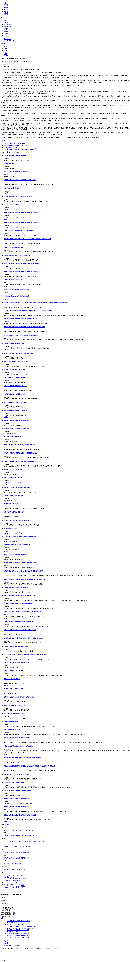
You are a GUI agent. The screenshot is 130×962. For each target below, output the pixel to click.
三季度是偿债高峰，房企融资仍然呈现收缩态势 (16, 428)
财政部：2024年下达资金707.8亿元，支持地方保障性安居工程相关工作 (22, 263)
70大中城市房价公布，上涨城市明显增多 (14, 886)
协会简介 (6, 21)
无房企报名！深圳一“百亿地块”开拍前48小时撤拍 (17, 487)
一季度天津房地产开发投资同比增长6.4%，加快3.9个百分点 (20, 230)
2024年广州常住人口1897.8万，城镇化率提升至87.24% (18, 255)
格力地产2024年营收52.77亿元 (15, 931)
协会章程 (6, 28)
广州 (2, 140)
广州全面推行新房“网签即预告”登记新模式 (15, 143)
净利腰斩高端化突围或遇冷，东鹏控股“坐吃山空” (17, 798)
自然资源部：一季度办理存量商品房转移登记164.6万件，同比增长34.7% (23, 611)
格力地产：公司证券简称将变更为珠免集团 (15, 554)
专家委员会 (7, 33)
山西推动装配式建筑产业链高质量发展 (14, 782)
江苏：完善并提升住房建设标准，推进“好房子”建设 (21, 928)
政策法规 (6, 11)
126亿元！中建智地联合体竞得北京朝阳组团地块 (16, 520)
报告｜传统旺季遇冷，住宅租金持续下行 (14, 884)
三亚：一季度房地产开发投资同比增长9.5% (15, 377)
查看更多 (6, 219)
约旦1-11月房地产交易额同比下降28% (14, 713)
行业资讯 (6, 7)
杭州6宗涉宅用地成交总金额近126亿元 (14, 512)
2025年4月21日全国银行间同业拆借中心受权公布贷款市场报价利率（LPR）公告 (25, 654)
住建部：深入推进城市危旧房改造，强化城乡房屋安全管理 (19, 595)
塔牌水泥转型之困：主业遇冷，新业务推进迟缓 (16, 774)
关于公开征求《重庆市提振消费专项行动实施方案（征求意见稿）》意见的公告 (24, 327)
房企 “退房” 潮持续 (9, 163)
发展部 (5, 52)
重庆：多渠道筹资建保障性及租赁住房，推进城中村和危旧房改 (20, 318)
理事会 (5, 30)
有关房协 (6, 14)
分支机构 (6, 55)
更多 (7, 824)
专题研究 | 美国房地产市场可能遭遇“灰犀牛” (15, 705)
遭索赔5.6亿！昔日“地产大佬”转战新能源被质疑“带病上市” (19, 445)
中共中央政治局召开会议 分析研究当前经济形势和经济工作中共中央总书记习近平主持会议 (28, 310)
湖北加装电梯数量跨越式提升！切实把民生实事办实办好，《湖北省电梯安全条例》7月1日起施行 (29, 766)
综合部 (5, 46)
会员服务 (6, 4)
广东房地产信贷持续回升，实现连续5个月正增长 (16, 646)
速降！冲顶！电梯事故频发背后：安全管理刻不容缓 (17, 790)
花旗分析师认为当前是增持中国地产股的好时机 (16, 587)
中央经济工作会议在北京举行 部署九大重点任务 (16, 289)
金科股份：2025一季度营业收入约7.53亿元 (15, 469)
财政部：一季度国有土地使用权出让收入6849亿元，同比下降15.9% (21, 212)
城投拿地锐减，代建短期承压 (11, 504)
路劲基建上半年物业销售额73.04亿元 (13, 689)
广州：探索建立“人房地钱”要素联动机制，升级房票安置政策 (20, 149)
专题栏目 (6, 13)
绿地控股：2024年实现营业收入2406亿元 (18, 930)
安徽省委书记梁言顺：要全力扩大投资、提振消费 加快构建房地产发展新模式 (24, 579)
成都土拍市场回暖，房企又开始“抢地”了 (14, 495)
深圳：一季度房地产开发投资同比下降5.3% (15, 402)
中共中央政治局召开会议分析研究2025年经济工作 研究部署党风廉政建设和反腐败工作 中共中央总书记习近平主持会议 (35, 302)
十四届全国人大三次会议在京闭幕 (13, 279)
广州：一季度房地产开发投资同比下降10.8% (15, 145)
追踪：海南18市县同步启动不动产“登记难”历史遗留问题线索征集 (21, 335)
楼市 (4, 140)
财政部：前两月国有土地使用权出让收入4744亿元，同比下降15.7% (21, 271)
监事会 (5, 37)
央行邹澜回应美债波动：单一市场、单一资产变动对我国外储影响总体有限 (23, 571)
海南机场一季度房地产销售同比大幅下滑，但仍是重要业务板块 (20, 453)
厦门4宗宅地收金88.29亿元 (11, 528)
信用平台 (6, 5)
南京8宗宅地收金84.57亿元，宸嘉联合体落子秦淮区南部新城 (20, 536)
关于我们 (6, 940)
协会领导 (6, 22)
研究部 (5, 50)
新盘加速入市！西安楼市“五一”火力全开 (14, 369)
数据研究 (6, 9)
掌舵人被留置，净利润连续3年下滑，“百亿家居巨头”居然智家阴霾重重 (23, 758)
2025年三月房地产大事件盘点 (11, 204)
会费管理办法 (7, 31)
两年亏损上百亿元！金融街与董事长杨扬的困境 (16, 420)
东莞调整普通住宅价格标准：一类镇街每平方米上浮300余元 (20, 180)
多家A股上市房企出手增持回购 (12, 188)
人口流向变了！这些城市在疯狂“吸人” (14, 247)
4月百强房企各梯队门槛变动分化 (12, 436)
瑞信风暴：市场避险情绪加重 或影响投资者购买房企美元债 (19, 697)
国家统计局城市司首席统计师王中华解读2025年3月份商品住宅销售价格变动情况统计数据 (27, 239)
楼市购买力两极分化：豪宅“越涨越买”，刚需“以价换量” (19, 353)
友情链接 (6, 943)
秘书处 (5, 35)
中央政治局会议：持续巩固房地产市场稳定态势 (16, 171)
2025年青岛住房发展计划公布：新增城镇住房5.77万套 (18, 196)
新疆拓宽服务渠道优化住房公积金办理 (14, 343)
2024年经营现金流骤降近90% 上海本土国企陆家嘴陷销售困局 (20, 461)
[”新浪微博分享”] (1, 65)
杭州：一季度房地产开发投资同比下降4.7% (15, 410)
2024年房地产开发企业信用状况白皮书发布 (15, 155)
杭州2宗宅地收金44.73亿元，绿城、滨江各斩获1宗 (17, 544)
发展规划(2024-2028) (9, 40)
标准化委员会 (7, 39)
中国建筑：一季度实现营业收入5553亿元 (18, 933)
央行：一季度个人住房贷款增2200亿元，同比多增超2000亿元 (20, 630)
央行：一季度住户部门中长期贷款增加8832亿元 (16, 662)
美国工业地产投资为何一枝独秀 (12, 729)
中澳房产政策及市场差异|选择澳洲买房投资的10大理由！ (19, 746)
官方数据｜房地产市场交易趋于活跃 (13, 887)
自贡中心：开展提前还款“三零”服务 (13, 670)
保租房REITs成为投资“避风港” (12, 679)
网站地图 (6, 945)
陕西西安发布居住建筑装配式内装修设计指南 (16, 807)
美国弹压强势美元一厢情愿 (11, 721)
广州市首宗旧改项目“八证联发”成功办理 (14, 394)
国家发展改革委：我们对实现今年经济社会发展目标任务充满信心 (21, 562)
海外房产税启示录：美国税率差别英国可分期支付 (17, 738)
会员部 (5, 48)
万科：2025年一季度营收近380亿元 (13, 477)
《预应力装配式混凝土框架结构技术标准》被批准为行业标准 (20, 815)
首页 (5, 2)
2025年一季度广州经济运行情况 (12, 147)
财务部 (5, 54)
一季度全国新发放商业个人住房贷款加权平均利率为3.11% (19, 621)
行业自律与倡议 (8, 26)
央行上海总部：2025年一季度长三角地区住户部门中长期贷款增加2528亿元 (23, 638)
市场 (2, 61)
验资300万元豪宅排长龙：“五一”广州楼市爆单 (16, 361)
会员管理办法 (7, 24)
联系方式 (6, 942)
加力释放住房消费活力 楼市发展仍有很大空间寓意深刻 (18, 603)
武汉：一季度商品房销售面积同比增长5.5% (15, 386)
